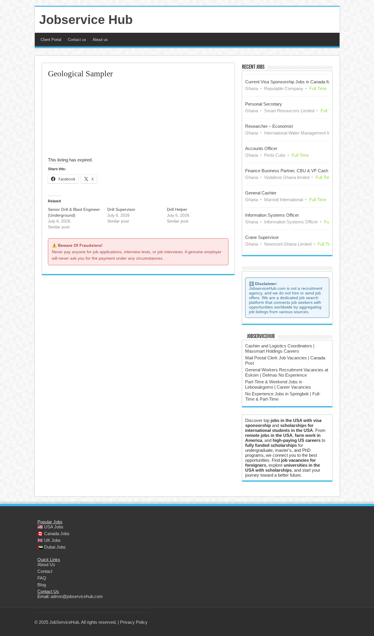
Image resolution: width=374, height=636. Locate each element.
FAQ (41, 577)
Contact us (77, 39)
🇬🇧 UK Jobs (49, 540)
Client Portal (51, 39)
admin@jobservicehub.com (77, 596)
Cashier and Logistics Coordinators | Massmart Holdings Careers (279, 348)
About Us (46, 564)
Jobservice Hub (86, 20)
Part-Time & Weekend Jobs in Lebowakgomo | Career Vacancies (278, 384)
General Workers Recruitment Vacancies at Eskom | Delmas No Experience (286, 372)
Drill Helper (177, 209)
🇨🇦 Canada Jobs (53, 533)
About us (100, 39)
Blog (41, 584)
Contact (44, 571)
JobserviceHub (261, 336)
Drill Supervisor (121, 209)
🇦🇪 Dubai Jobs (51, 546)
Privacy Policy (134, 622)
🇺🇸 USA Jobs (50, 526)
